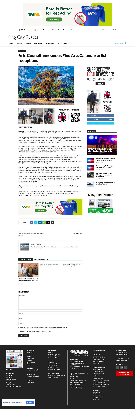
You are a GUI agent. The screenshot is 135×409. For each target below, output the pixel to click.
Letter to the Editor (11, 379)
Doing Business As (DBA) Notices (79, 366)
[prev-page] (19, 284)
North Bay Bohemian (99, 361)
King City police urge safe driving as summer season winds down (104, 174)
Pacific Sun (96, 363)
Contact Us (9, 377)
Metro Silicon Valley (98, 359)
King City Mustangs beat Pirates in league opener (31, 234)
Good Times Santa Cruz (99, 358)
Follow (111, 119)
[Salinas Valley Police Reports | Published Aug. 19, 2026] (90, 160)
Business (29, 360)
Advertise (30, 352)
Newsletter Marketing (76, 388)
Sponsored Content (75, 384)
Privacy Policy (10, 383)
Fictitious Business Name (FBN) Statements (79, 363)
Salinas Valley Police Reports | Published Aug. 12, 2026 (105, 166)
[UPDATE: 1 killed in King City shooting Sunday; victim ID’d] (102, 145)
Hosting (72, 378)
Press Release (10, 381)
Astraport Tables (53, 377)
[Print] (52, 222)
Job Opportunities (121, 352)
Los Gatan (96, 377)
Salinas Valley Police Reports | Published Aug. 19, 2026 (105, 159)
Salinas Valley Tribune (99, 382)
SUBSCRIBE (9, 369)
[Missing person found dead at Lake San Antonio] (90, 184)
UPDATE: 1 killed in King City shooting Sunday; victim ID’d (100, 150)
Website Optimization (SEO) (78, 380)
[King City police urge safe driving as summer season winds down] (90, 175)
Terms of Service (10, 384)
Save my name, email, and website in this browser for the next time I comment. (43, 328)
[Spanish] (38, 30)
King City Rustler (97, 375)
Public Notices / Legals (76, 361)
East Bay (95, 397)
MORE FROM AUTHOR (41, 259)
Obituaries (51, 352)
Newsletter (9, 375)
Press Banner (97, 380)
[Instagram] (115, 30)
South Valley (96, 399)
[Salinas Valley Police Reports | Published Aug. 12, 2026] (90, 167)
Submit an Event (53, 367)
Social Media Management (77, 382)
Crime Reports (31, 362)
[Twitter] (35, 222)
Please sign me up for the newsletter (30, 331)
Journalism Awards (121, 354)
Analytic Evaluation (75, 386)
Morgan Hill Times (98, 378)
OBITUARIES (52, 350)
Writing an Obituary (53, 356)
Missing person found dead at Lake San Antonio (105, 183)
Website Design (74, 376)
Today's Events (52, 366)
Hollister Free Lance (98, 373)
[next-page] (22, 284)
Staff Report (21, 64)
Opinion (29, 364)
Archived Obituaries (54, 354)
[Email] (48, 222)
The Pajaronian (97, 384)
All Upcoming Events (54, 364)
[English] (36, 30)
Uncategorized (22, 50)
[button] (121, 43)
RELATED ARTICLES (26, 259)
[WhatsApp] (44, 222)
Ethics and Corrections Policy (14, 386)
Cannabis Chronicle (98, 396)
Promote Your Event (54, 369)
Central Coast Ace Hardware (56, 375)
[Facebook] (113, 30)
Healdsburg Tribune (98, 371)
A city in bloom (77, 233)
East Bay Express (98, 356)
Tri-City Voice (96, 386)
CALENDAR (51, 362)
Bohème (95, 394)
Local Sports (30, 382)
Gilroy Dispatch (97, 369)
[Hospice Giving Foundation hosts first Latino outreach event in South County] (28, 270)
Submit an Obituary (53, 358)
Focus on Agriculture (33, 376)
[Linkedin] (40, 222)
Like (112, 115)
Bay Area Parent (97, 392)
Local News (30, 358)
